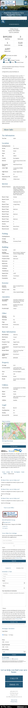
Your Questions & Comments (9, 590)
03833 (4, 473)
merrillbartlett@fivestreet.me (14, 696)
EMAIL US (14, 684)
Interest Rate (5, 649)
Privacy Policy (18, 558)
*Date (3, 580)
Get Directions (14, 446)
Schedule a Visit (20, 568)
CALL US (14, 678)
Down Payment (6, 644)
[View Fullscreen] (4, 429)
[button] (3, 21)
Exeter (22, 472)
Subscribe (14, 561)
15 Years (11, 634)
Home (3, 472)
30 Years (5, 634)
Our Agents (5, 528)
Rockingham (17, 472)
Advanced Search (13, 24)
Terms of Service (21, 624)
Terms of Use (14, 700)
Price (3, 639)
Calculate (14, 654)
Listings (8, 472)
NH (12, 472)
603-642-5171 (6, 522)
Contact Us (4, 526)
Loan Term (4, 631)
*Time (3, 585)
